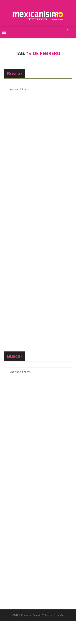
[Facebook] (51, 32)
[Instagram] (60, 32)
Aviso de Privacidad (54, 615)
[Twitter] (56, 32)
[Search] (72, 32)
